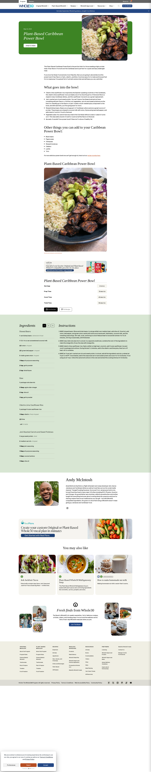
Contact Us (121, 649)
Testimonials (23, 662)
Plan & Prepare (24, 665)
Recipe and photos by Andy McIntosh (53, 253)
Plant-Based (56, 666)
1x (44, 325)
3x (52, 325)
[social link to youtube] (130, 682)
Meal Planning (89, 668)
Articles (87, 649)
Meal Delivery (72, 654)
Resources (101, 6)
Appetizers (56, 656)
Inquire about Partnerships (105, 667)
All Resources (89, 674)
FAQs (86, 665)
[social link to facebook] (108, 682)
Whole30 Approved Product (107, 653)
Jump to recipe (30, 45)
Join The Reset (76, 624)
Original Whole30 (41, 6)
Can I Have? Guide (90, 671)
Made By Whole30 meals (75, 670)
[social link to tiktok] (126, 682)
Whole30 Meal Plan (74, 657)
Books (87, 652)
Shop (111, 6)
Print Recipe (52, 309)
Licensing (104, 649)
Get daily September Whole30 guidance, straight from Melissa (75, 11)
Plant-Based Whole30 (59, 6)
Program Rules (23, 654)
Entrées (55, 652)
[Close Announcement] (149, 11)
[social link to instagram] (67, 508)
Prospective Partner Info (74, 666)
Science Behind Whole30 (24, 658)
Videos (87, 659)
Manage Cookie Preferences (122, 653)
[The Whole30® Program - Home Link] (26, 6)
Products (71, 651)
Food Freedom (24, 671)
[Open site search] (118, 5)
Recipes (73, 6)
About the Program (25, 651)
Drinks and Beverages (58, 663)
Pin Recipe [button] (66, 309)
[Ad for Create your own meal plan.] (75, 529)
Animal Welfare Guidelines (106, 663)
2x (48, 325)
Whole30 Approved (86, 6)
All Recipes (55, 670)
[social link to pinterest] (122, 682)
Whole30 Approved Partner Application (74, 661)
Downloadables (89, 656)
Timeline (22, 668)
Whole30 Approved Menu (107, 658)
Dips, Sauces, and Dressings (57, 659)
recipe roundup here (93, 155)
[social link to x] (113, 682)
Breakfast (55, 649)
